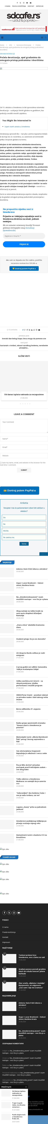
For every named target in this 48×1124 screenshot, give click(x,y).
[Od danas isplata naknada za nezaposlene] (24, 377)
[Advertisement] (24, 299)
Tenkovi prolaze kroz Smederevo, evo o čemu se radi (32, 956)
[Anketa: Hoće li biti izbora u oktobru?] (7, 572)
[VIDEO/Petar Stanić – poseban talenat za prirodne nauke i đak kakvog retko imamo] (7, 698)
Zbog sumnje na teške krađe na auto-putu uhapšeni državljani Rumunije (29, 613)
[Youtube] (27, 3)
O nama (7, 6)
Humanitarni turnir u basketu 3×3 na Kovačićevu (31, 836)
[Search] (46, 37)
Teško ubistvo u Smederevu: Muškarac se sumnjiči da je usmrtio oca (31, 781)
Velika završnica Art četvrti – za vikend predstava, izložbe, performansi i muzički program (29, 683)
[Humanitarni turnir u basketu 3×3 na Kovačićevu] (7, 838)
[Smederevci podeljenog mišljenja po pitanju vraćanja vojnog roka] (7, 824)
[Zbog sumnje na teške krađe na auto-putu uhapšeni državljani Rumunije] (7, 614)
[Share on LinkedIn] (32, 330)
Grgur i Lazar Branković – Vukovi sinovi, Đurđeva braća (29, 584)
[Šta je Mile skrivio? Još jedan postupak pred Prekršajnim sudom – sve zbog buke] (7, 768)
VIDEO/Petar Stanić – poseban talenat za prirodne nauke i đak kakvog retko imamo (32, 697)
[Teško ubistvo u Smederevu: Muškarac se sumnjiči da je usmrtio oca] (7, 782)
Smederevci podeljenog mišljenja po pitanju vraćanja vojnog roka (31, 822)
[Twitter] (20, 3)
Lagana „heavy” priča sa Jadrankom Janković (31, 808)
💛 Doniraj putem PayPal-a (24, 268)
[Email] (30, 3)
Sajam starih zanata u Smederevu (17, 126)
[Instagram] (23, 3)
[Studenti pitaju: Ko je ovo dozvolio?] (7, 642)
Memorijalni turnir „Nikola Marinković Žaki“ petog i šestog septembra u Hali (32, 739)
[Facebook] (17, 3)
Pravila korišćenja (19, 6)
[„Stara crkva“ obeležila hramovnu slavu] (7, 628)
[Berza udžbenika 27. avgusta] (7, 712)
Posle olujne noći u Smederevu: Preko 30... (18, 1117)
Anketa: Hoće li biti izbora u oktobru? (31, 569)
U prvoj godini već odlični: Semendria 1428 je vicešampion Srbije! (31, 668)
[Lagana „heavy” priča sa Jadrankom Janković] (7, 810)
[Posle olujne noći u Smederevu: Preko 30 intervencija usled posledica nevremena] (6, 1117)
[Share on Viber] (36, 330)
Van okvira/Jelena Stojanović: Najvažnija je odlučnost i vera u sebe (31, 752)
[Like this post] (24, 330)
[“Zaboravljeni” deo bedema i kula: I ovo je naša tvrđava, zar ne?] (7, 796)
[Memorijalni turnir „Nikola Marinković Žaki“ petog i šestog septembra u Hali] (7, 740)
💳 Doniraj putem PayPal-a (19, 490)
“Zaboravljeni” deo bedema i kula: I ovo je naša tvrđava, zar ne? (30, 794)
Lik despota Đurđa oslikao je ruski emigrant (30, 654)
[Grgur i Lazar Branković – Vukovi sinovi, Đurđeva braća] (7, 586)
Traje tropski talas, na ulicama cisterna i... (18, 1105)
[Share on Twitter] (29, 330)
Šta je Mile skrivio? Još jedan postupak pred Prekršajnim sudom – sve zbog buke (31, 767)
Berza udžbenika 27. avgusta (28, 709)
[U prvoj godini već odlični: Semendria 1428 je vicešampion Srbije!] (7, 670)
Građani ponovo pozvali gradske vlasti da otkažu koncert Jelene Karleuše (32, 971)
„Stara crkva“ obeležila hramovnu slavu (30, 626)
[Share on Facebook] (27, 330)
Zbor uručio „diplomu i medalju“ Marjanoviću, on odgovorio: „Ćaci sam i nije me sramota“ (32, 985)
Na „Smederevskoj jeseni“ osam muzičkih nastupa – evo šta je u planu (32, 598)
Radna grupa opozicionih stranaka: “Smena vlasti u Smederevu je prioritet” (31, 725)
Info (10, 45)
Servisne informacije (24, 45)
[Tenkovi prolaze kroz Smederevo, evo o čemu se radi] (9, 958)
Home (2, 45)
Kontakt (31, 6)
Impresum (39, 6)
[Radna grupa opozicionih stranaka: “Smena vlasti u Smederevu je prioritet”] (7, 726)
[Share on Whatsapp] (34, 330)
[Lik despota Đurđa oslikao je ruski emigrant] (7, 656)
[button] (2, 382)
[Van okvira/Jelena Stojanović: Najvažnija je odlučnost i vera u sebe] (7, 754)
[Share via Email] (39, 330)
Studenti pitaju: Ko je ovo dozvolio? (31, 639)
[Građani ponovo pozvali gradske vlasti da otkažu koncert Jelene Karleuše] (9, 972)
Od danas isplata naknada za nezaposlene (24, 394)
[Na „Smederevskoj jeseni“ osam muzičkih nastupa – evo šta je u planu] (7, 600)
